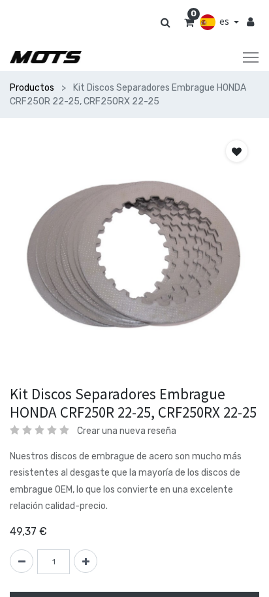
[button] (236, 151)
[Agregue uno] (85, 561)
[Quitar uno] (21, 561)
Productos (32, 87)
